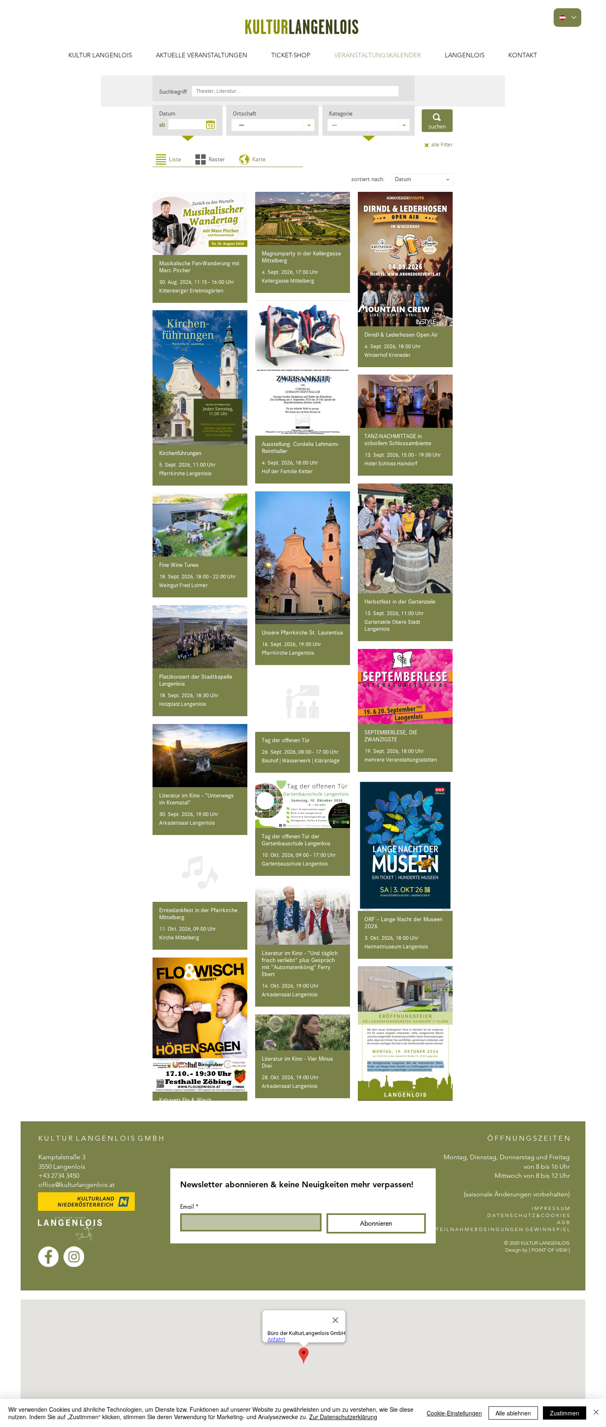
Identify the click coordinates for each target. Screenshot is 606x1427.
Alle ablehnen (513, 1413)
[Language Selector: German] (567, 17)
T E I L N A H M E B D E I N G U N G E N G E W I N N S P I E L (503, 1229)
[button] (201, 55)
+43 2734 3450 (58, 1175)
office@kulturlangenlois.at (76, 1185)
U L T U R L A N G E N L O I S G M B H (104, 1138)
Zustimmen (564, 1413)
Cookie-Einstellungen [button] (454, 1413)
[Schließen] (596, 1413)
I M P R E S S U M (551, 1208)
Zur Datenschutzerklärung (343, 1417)
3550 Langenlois (61, 1166)
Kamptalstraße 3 (61, 1157)
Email (189, 1206)
